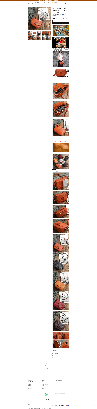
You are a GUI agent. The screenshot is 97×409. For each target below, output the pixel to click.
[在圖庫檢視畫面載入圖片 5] (48, 33)
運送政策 (50, 408)
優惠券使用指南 (30, 388)
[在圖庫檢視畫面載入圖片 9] (44, 37)
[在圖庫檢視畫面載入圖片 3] (39, 33)
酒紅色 (60, 18)
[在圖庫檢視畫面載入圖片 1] (30, 33)
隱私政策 (43, 385)
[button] (38, 2)
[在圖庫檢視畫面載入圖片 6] (30, 37)
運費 (55, 15)
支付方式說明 (29, 384)
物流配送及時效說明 (30, 381)
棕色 (53, 18)
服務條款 (43, 388)
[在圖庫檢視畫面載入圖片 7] (34, 37)
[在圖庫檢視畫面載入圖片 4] (44, 33)
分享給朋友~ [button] (54, 350)
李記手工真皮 (30, 408)
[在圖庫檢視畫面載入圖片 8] (39, 37)
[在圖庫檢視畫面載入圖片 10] (48, 37)
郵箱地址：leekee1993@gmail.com (60, 380)
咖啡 (67, 18)
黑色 (63, 18)
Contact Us (43, 389)
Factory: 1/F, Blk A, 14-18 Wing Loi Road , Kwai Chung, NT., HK (62, 382)
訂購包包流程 (29, 385)
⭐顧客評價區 (43, 380)
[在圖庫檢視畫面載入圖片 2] (34, 33)
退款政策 (42, 408)
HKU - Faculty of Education (45, 384)
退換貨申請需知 (30, 380)
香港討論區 (43, 381)
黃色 (56, 18)
